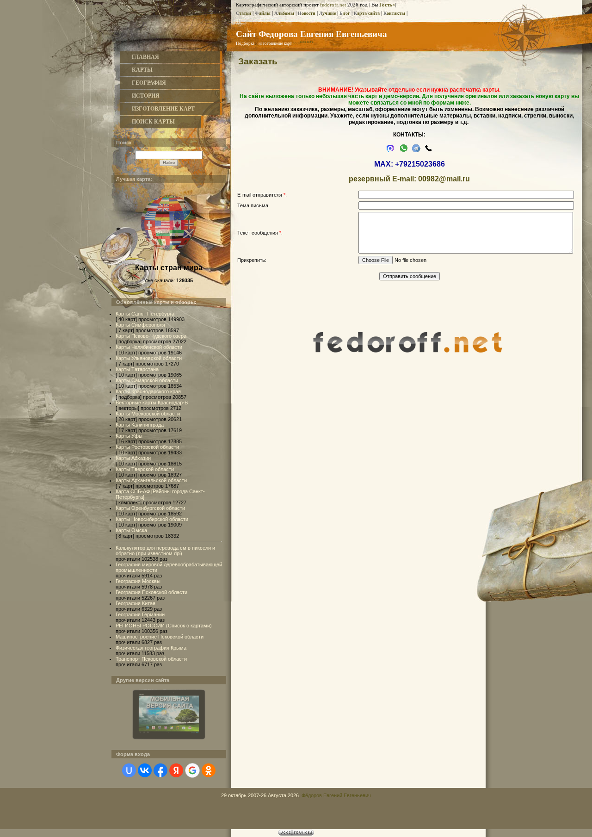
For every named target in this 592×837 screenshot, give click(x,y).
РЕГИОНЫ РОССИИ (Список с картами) (164, 625)
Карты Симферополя (140, 325)
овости (306, 13)
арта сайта (367, 13)
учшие (327, 13)
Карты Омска (131, 530)
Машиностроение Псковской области (160, 636)
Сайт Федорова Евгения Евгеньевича (311, 33)
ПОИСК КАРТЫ (153, 121)
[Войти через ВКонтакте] (145, 770)
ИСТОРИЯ (146, 96)
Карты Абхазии (133, 458)
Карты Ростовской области (147, 447)
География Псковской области (151, 592)
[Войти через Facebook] (160, 770)
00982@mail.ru (444, 179)
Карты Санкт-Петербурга (145, 313)
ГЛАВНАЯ (145, 57)
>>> (303, 43)
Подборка (245, 43)
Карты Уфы (129, 436)
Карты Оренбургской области (150, 508)
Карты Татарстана (137, 369)
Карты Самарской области (147, 380)
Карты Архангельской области (151, 480)
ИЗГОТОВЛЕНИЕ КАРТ (163, 108)
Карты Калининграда (140, 425)
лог (344, 13)
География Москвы (138, 581)
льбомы (284, 13)
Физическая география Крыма (151, 648)
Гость (385, 4)
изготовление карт (275, 43)
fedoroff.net (333, 4)
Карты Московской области (148, 413)
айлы (263, 13)
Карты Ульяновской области (149, 358)
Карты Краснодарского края (148, 391)
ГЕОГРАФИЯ (149, 83)
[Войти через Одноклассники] (209, 770)
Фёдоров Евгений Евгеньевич (336, 795)
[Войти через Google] (192, 770)
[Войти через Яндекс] (176, 770)
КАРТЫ (142, 70)
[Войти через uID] (129, 770)
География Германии (140, 614)
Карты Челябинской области (149, 347)
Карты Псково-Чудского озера (151, 336)
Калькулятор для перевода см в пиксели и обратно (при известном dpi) (165, 550)
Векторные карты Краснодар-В (152, 402)
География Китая (135, 603)
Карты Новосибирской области (152, 519)
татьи (243, 13)
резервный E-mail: (382, 179)
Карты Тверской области (145, 469)
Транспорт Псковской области (151, 659)
